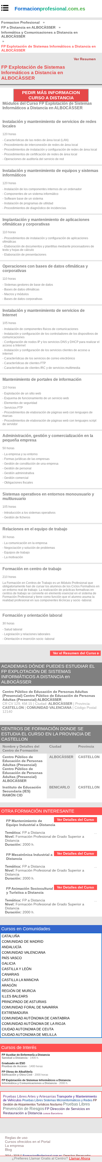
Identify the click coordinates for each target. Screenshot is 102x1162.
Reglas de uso (16, 1138)
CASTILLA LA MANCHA (20, 980)
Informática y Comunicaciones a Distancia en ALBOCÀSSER (39, 34)
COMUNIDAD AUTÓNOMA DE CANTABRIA (36, 1018)
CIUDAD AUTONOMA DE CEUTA (27, 1029)
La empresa (14, 1146)
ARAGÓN (9, 985)
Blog (8, 1150)
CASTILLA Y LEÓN (16, 969)
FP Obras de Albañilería (17, 1071)
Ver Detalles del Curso (75, 820)
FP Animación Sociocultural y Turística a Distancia (29, 890)
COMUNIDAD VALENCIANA (23, 952)
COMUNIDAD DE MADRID (22, 941)
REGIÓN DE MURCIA (19, 991)
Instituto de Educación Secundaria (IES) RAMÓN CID (21, 791)
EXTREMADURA (15, 1013)
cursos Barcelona (53, 1113)
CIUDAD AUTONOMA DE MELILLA (29, 1035)
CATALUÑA (11, 936)
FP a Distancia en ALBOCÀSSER (28, 27)
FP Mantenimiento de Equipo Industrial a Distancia (30, 823)
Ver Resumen (85, 59)
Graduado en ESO (13, 1063)
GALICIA (8, 963)
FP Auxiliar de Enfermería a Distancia (26, 1054)
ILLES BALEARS (15, 996)
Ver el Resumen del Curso (74, 653)
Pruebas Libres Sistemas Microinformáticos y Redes (57, 1100)
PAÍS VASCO (12, 958)
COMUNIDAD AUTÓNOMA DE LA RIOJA (33, 1024)
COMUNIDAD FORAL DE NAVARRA (30, 1007)
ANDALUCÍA (11, 947)
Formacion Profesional (20, 22)
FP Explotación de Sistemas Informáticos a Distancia (36, 1080)
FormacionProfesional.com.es (42, 1155)
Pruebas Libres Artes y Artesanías (29, 1096)
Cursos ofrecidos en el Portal (27, 1142)
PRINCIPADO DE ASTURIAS (24, 1002)
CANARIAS (10, 974)
